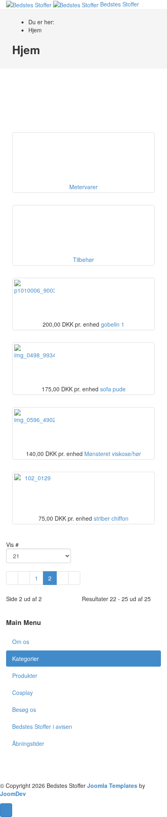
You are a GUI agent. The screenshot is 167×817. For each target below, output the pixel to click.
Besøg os (24, 709)
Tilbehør (83, 259)
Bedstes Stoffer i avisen (42, 726)
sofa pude (113, 389)
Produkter (24, 675)
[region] (83, 102)
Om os (20, 642)
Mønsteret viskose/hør (112, 454)
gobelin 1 (112, 324)
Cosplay (22, 692)
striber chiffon (111, 518)
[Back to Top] (6, 810)
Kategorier (25, 658)
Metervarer (83, 187)
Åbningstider (28, 743)
